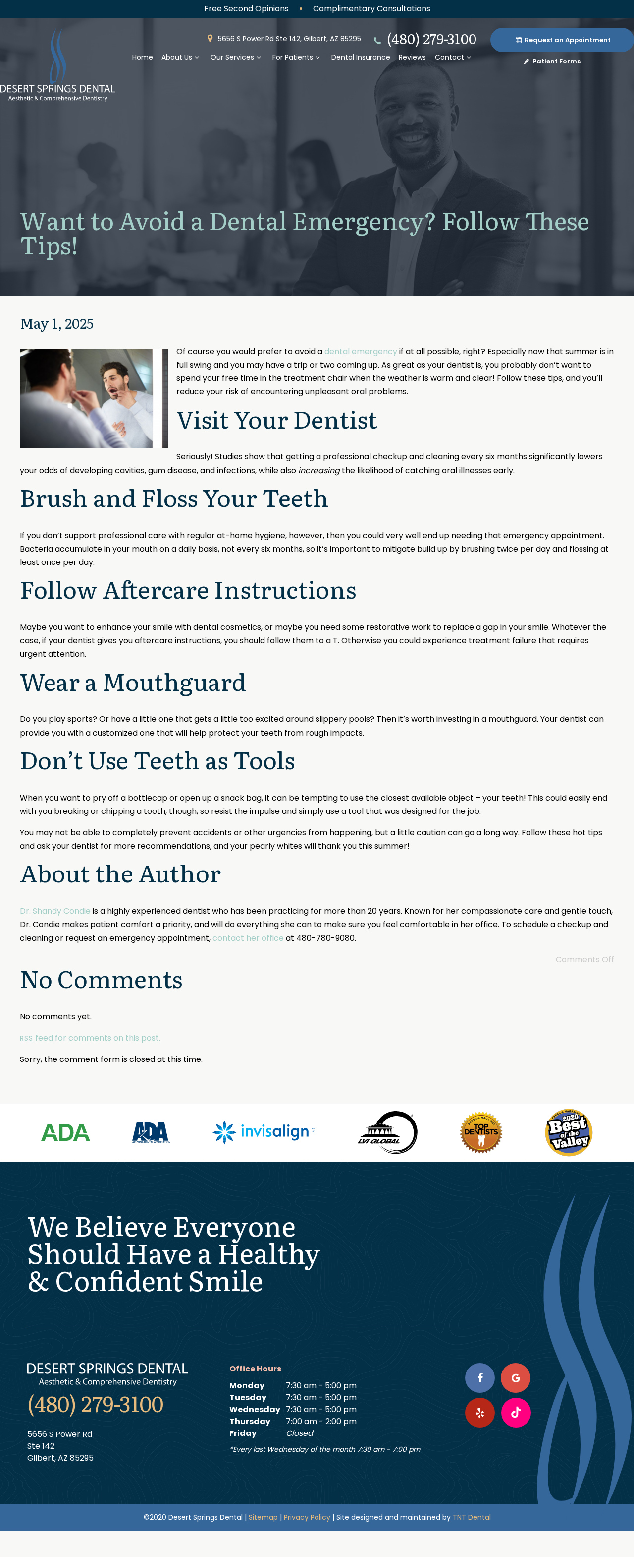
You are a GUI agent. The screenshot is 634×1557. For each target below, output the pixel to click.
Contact (449, 57)
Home (142, 57)
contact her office (248, 938)
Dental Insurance (360, 57)
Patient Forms (556, 61)
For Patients (292, 57)
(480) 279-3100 (430, 38)
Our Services (232, 57)
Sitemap (263, 1517)
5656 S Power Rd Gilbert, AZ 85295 (60, 1446)
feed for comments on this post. (90, 1038)
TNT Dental (472, 1517)
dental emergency (360, 351)
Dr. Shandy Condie (55, 911)
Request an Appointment (567, 40)
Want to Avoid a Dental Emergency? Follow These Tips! (304, 231)
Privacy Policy (307, 1517)
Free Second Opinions (246, 8)
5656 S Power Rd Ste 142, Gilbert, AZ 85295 (288, 39)
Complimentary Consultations (371, 8)
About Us (176, 57)
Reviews (412, 57)
